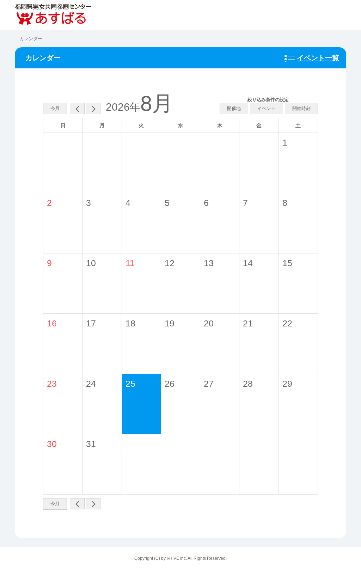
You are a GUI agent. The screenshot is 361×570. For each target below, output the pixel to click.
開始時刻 (301, 108)
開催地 (234, 108)
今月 (55, 108)
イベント (266, 108)
